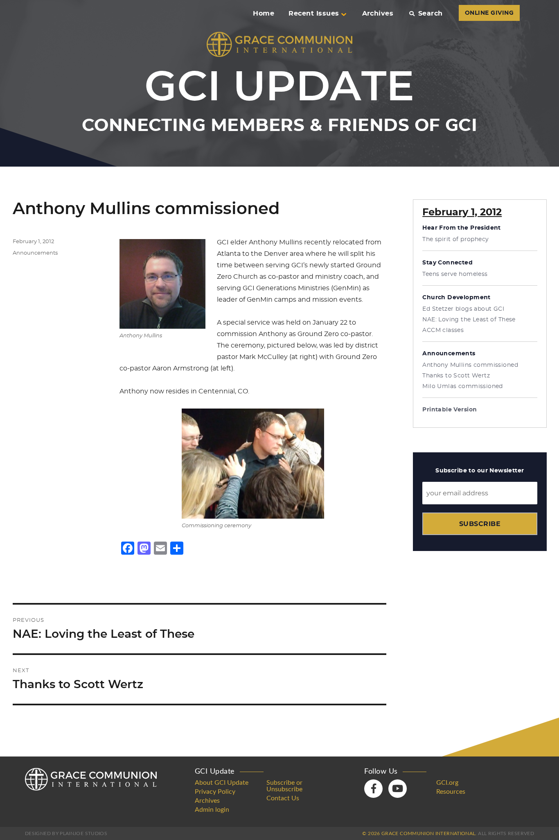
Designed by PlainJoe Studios (66, 833)
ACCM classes (443, 330)
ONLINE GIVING (489, 13)
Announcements (35, 253)
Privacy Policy (215, 791)
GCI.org (447, 782)
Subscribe (479, 524)
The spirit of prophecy (455, 239)
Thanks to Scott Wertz (456, 376)
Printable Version (449, 410)
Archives (378, 13)
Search (430, 13)
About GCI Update (221, 782)
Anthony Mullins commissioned (470, 365)
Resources (450, 791)
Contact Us (282, 798)
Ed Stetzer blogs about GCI (463, 309)
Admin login (212, 809)
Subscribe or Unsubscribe (284, 786)
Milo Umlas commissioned (462, 386)
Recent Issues (314, 13)
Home (263, 13)
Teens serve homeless (454, 274)
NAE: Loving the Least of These (469, 320)
